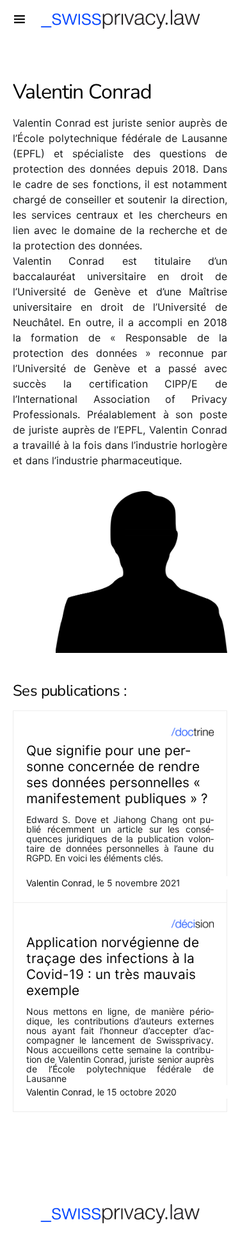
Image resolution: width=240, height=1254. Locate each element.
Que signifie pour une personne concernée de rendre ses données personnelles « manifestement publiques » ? (117, 774)
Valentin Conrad (59, 882)
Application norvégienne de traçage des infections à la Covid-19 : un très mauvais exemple (112, 966)
